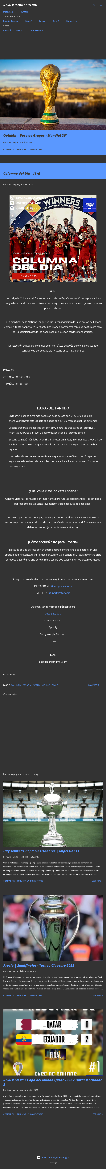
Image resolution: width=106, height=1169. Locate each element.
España (36, 685)
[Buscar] (94, 5)
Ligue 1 (28, 21)
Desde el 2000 (52, 613)
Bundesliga (71, 21)
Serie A (56, 21)
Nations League (50, 685)
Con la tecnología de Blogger (54, 1157)
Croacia (26, 685)
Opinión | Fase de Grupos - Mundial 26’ (35, 135)
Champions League (12, 30)
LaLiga (42, 21)
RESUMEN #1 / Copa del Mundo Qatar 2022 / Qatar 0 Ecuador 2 (52, 1082)
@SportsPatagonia (59, 592)
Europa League (36, 30)
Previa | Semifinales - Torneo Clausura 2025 (38, 965)
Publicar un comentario (30, 149)
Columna (16, 685)
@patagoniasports (61, 586)
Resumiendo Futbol (20, 5)
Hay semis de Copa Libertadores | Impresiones (41, 851)
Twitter (24, 11)
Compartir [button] (9, 149)
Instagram (8, 11)
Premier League (10, 21)
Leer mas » (97, 881)
